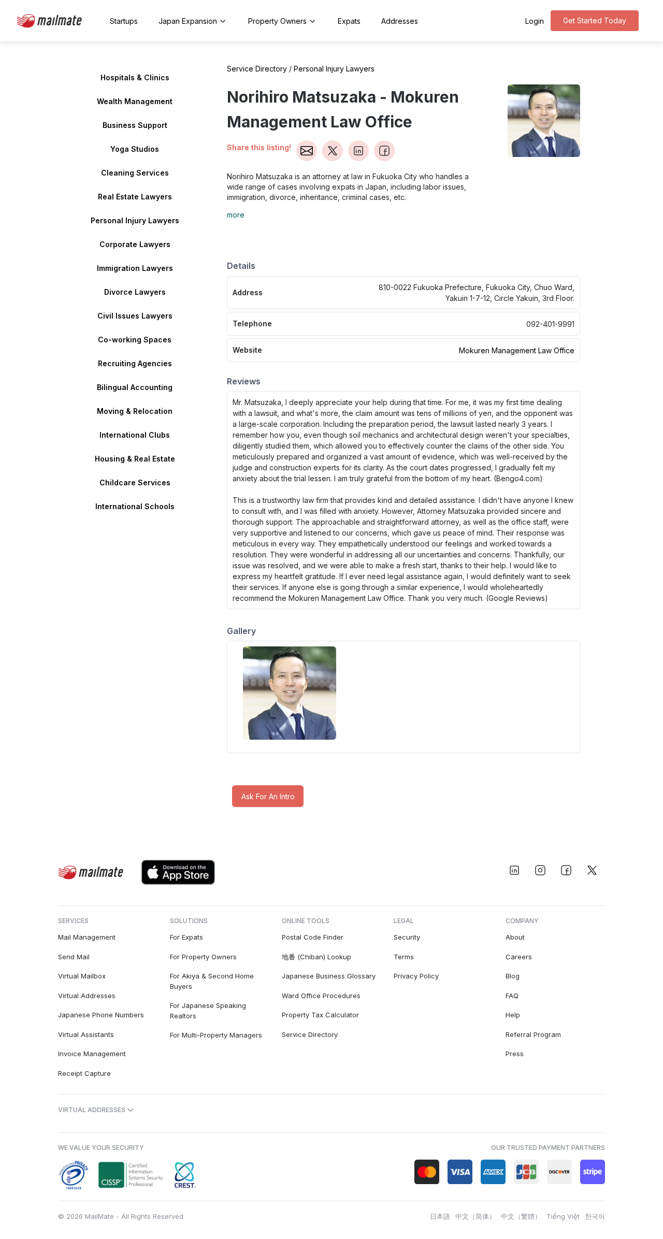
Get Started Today (594, 20)
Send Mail (74, 957)
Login (534, 21)
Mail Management (87, 937)
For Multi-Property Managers (216, 1035)
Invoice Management (92, 1053)
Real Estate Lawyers (135, 196)
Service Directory (257, 68)
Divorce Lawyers (135, 291)
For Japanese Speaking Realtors (208, 1010)
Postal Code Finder (312, 937)
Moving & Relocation (134, 411)
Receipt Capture (84, 1073)
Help (513, 1015)
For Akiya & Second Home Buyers (212, 981)
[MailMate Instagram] (540, 870)
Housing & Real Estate (135, 458)
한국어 (595, 1216)
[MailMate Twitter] (592, 870)
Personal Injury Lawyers (135, 220)
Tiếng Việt (563, 1216)
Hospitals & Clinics (134, 77)
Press (515, 1053)
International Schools (135, 506)
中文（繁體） (521, 1216)
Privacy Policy (416, 976)
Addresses (399, 21)
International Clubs (134, 434)
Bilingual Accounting (134, 387)
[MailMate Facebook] (566, 870)
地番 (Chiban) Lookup (316, 957)
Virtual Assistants (86, 1034)
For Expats (186, 937)
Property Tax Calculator (320, 1015)
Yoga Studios (134, 149)
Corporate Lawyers (134, 244)
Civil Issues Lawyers (134, 315)
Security (407, 937)
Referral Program (533, 1034)
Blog (513, 976)
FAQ (512, 995)
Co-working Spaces (134, 339)
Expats (349, 21)
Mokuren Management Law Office (516, 350)
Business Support (135, 125)
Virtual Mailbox (82, 976)
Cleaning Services (135, 172)
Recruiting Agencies (135, 363)
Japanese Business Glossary (329, 976)
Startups (124, 21)
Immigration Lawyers (135, 268)
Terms (404, 957)
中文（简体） (475, 1216)
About (515, 937)
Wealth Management (134, 101)
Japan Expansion (187, 21)
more (235, 214)
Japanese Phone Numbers (101, 1015)
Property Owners (277, 21)
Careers (519, 957)
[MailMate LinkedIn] (514, 870)
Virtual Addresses (87, 995)
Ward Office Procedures (321, 995)
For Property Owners (203, 957)
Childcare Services (134, 482)
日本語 (440, 1216)
